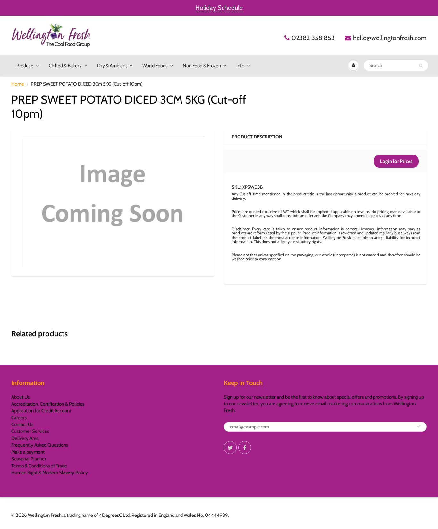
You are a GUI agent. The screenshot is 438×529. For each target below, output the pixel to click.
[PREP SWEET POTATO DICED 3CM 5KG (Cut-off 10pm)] (112, 201)
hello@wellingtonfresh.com (390, 38)
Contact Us (22, 424)
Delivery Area (25, 438)
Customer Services (30, 431)
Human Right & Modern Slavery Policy (49, 472)
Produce (24, 66)
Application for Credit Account (41, 411)
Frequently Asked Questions (39, 445)
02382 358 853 (313, 38)
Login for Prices (396, 161)
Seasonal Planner (28, 459)
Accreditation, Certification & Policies (47, 404)
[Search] (421, 66)
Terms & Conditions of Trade (39, 466)
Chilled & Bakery (65, 66)
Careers (19, 418)
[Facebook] (244, 447)
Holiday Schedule (219, 8)
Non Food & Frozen (202, 66)
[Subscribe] (419, 426)
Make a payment (28, 452)
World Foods (154, 66)
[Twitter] (230, 447)
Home (17, 84)
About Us (20, 397)
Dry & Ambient (112, 66)
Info (240, 66)
